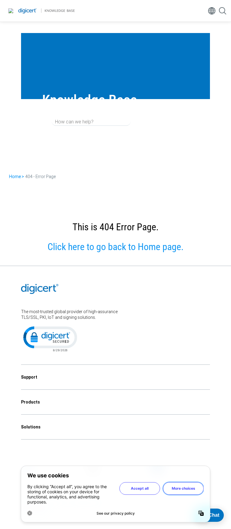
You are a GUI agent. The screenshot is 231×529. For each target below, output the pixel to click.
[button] (49, 338)
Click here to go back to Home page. (115, 246)
